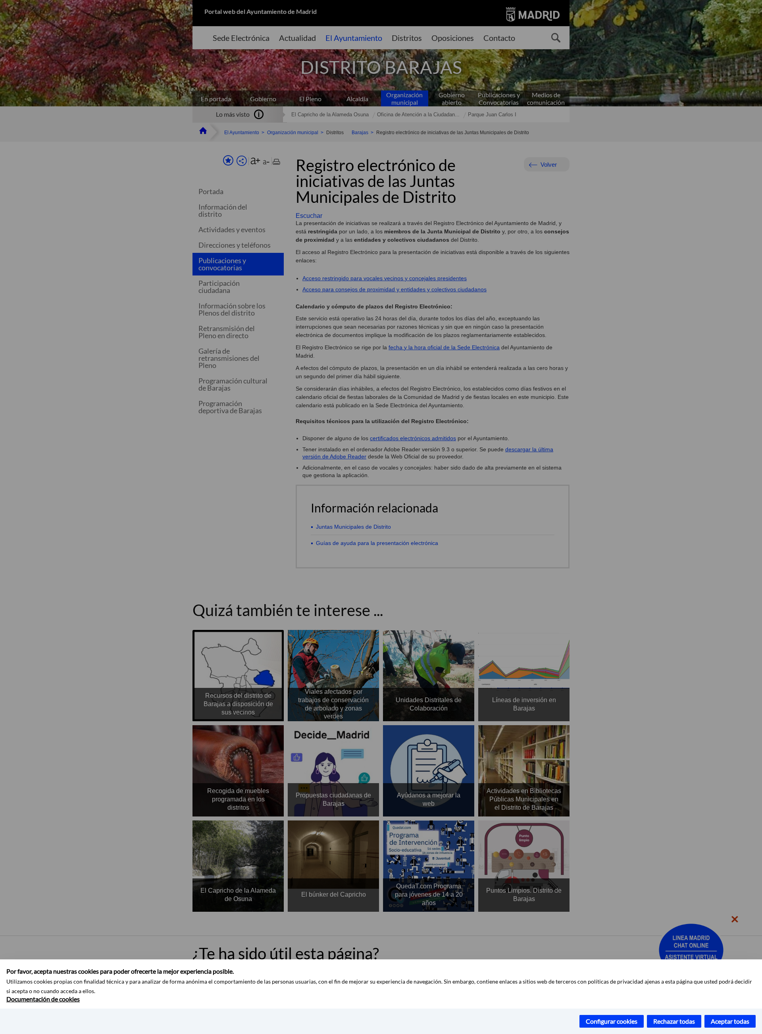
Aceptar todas (730, 1021)
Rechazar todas (674, 1021)
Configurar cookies (611, 1021)
